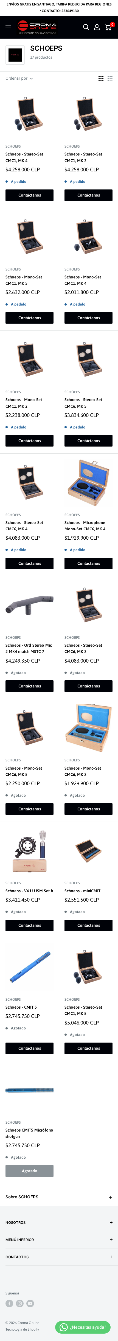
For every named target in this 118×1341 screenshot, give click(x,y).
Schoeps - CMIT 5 (21, 1007)
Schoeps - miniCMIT (82, 890)
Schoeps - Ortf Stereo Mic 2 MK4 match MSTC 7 (28, 648)
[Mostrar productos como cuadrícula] (101, 78)
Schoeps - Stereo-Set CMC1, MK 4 (24, 157)
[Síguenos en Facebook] (9, 1303)
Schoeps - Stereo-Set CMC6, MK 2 (83, 648)
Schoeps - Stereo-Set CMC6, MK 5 (83, 402)
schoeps (13, 146)
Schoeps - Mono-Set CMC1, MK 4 (82, 280)
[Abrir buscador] (86, 27)
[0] (108, 27)
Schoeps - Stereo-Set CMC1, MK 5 (83, 1010)
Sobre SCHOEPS (21, 1196)
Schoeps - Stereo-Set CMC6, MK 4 (24, 525)
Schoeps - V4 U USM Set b (29, 890)
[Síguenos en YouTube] (30, 1303)
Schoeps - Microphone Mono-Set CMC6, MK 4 (84, 525)
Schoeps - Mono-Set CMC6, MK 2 (82, 771)
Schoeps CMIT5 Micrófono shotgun (29, 1133)
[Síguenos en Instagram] (20, 1303)
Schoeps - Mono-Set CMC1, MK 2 (23, 402)
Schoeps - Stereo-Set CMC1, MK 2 (83, 157)
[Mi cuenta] (97, 27)
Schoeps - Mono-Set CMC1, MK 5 (23, 280)
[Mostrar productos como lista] (110, 78)
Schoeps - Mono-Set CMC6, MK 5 (23, 771)
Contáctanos (29, 195)
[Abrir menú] (8, 27)
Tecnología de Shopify (22, 1329)
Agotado (29, 1171)
